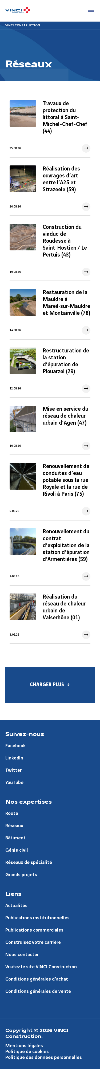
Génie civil (16, 850)
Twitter (13, 770)
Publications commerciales (34, 930)
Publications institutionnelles (37, 917)
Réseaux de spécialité (28, 862)
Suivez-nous (24, 734)
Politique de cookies (27, 1051)
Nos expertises (28, 801)
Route (11, 813)
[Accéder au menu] (90, 10)
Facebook (15, 745)
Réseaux (14, 825)
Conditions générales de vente (38, 991)
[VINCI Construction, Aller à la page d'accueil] (17, 10)
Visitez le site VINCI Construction (41, 966)
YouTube (14, 782)
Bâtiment (15, 837)
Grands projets (21, 874)
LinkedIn (14, 758)
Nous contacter (22, 954)
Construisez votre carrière (33, 942)
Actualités (16, 905)
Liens (13, 893)
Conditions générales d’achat (36, 979)
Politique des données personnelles (43, 1057)
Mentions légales (24, 1045)
